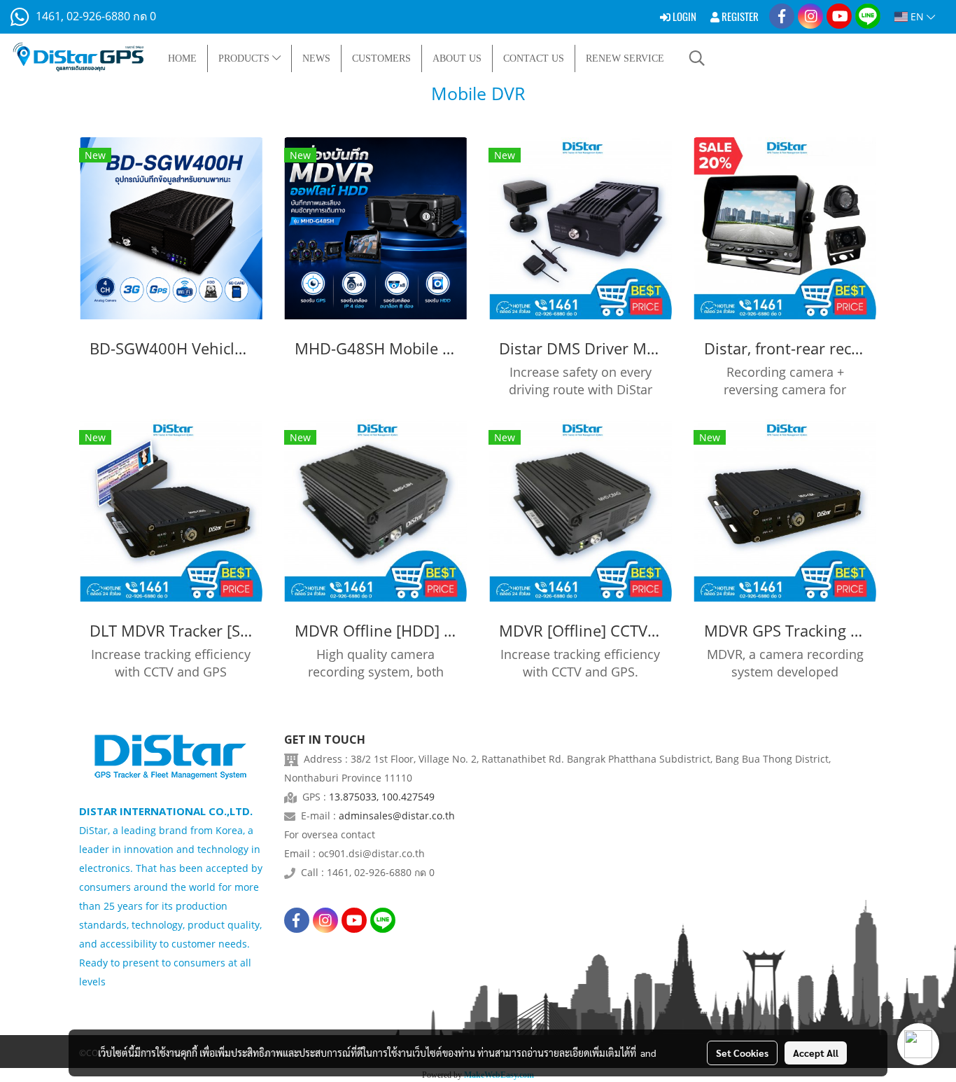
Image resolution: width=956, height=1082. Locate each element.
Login (683, 17)
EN (917, 16)
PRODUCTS (245, 58)
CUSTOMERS (381, 58)
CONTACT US (533, 58)
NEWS (316, 58)
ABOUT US (457, 58)
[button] (697, 58)
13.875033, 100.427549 (382, 796)
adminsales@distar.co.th (397, 815)
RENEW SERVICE (625, 58)
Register (739, 17)
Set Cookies (742, 1052)
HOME (182, 58)
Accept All (815, 1052)
